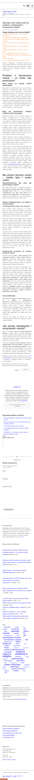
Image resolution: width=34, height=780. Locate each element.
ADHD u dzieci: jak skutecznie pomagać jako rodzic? (17, 603)
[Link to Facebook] (23, 774)
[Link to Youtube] (30, 774)
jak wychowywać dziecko (14, 636)
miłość (18, 644)
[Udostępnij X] (4, 441)
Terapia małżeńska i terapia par (11, 728)
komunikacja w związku (12, 639)
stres (22, 662)
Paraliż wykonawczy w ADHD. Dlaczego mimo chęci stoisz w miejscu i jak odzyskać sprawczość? (17, 580)
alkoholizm (7, 627)
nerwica (6, 646)
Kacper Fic (16, 29)
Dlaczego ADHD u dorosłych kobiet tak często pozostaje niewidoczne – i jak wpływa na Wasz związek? (15, 552)
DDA (24, 629)
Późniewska (8, 661)
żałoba (5, 672)
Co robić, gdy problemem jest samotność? (14, 426)
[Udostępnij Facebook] (4, 439)
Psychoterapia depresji (9, 735)
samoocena (20, 660)
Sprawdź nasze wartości (20, 699)
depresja (15, 630)
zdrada (16, 670)
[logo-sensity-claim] (14, 6)
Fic (5, 436)
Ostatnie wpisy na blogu (10, 11)
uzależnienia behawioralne (14, 164)
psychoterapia (17, 658)
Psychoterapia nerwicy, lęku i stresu (12, 733)
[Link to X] (25, 774)
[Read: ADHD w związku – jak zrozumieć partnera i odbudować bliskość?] (4, 568)
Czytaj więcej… (24, 400)
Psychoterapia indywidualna (10, 731)
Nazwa (4, 471)
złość (24, 670)
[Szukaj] (23, 6)
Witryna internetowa (7, 486)
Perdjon (6, 647)
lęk (27, 639)
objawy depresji (16, 645)
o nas (22, 537)
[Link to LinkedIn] (27, 774)
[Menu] (27, 6)
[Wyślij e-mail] (4, 446)
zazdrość (6, 670)
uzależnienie (14, 666)
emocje (16, 633)
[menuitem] (23, 6)
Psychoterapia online (8, 737)
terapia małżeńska (12, 664)
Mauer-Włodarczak (12, 642)
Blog (10, 29)
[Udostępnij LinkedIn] (4, 444)
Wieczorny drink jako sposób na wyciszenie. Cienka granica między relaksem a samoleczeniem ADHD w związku (17, 562)
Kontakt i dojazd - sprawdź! (9, 759)
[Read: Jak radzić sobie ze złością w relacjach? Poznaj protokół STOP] (4, 596)
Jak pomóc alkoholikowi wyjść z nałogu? (14, 607)
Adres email (5, 478)
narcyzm (25, 643)
